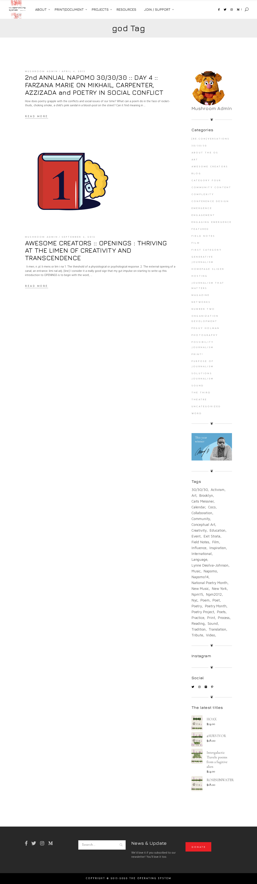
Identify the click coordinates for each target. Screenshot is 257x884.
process (224, 618)
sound (213, 623)
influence (199, 548)
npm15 (197, 594)
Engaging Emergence (212, 222)
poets (221, 612)
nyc (194, 600)
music (196, 571)
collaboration (202, 513)
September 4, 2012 (78, 237)
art (194, 495)
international (202, 554)
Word (197, 413)
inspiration (217, 548)
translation (217, 629)
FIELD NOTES (203, 236)
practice (198, 618)
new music (200, 588)
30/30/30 (199, 146)
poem (204, 600)
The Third (201, 393)
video (210, 635)
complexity (203, 194)
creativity (199, 530)
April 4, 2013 (74, 71)
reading (198, 623)
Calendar (198, 507)
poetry (197, 606)
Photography (205, 335)
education (217, 530)
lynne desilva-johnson (210, 565)
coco (211, 507)
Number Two (203, 309)
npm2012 (214, 594)
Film (196, 243)
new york (219, 588)
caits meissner (203, 501)
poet (216, 600)
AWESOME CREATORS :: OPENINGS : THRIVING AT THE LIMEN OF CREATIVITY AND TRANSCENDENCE (96, 250)
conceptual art (203, 524)
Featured (200, 229)
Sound (198, 386)
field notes (200, 542)
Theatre (199, 400)
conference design (210, 201)
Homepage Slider (208, 269)
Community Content (211, 187)
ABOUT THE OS (205, 153)
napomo (210, 571)
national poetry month (209, 583)
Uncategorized (206, 406)
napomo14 (200, 577)
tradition (199, 629)
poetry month (216, 606)
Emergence (202, 208)
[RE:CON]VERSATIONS (211, 139)
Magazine (201, 295)
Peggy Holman (206, 328)
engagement (203, 215)
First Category (207, 250)
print (211, 618)
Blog (196, 174)
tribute (197, 635)
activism (217, 490)
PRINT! (197, 354)
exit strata (212, 536)
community (201, 519)
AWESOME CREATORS (210, 167)
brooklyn (206, 495)
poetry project (203, 612)
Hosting (200, 276)
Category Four (206, 180)
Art (195, 160)
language (199, 559)
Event (196, 536)
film (215, 542)
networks (201, 302)
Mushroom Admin (41, 71)
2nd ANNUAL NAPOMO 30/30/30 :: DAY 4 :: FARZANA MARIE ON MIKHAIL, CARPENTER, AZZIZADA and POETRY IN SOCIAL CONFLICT (94, 84)
